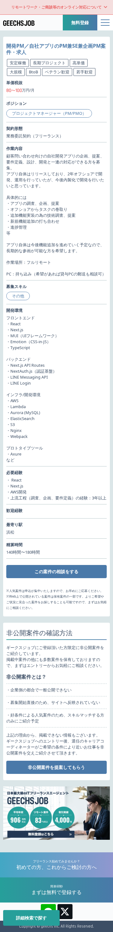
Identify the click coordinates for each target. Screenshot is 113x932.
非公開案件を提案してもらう (56, 767)
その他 (18, 296)
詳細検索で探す (31, 918)
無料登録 (80, 22)
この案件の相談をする (56, 571)
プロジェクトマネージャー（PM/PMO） (49, 113)
